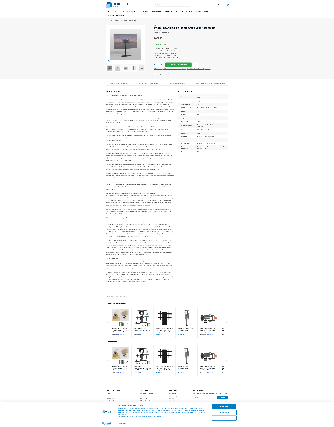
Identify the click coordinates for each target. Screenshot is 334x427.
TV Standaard (144, 11)
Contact (108, 393)
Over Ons (108, 396)
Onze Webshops (110, 398)
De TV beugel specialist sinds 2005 (119, 83)
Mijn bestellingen (174, 396)
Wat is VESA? (143, 398)
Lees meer (183, 58)
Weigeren (224, 418)
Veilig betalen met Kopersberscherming (148, 83)
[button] (108, 322)
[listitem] (120, 322)
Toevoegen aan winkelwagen (178, 64)
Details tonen (122, 423)
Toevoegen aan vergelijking (163, 74)
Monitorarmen (156, 11)
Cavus (156, 25)
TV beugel (116, 11)
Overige (198, 11)
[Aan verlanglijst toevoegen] (195, 65)
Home (108, 11)
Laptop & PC (168, 11)
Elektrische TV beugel (129, 11)
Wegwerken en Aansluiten (116, 16)
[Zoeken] (188, 5)
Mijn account (172, 393)
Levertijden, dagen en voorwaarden (116, 401)
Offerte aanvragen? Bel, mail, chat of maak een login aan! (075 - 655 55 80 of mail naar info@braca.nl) (182, 69)
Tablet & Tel (179, 11)
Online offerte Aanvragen (147, 393)
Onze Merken (144, 396)
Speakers (189, 11)
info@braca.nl (142, 281)
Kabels (206, 11)
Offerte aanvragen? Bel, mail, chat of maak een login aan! (210, 83)
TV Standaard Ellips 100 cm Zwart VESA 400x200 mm (123, 20)
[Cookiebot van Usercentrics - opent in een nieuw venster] (106, 423)
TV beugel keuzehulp (146, 401)
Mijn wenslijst (172, 401)
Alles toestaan (224, 406)
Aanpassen (223, 412)
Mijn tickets (172, 398)
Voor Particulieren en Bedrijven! (177, 83)
